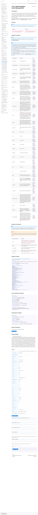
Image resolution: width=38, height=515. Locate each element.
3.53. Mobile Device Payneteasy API (4, 105)
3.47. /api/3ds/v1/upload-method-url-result (5, 94)
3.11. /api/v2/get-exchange (4, 29)
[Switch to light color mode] (36, 1)
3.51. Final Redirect (4, 100)
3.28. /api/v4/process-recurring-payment (5, 60)
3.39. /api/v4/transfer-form (4, 79)
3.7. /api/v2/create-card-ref (5, 22)
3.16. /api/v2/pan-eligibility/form (4, 40)
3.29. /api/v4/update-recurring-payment (5, 62)
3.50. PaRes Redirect (4, 99)
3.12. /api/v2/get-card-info (4, 31)
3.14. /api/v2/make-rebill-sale (5, 35)
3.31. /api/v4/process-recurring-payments (4, 66)
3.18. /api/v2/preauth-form (4, 43)
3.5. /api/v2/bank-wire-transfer (5, 18)
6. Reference (2, 111)
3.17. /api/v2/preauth (4, 41)
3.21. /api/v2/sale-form (5, 47)
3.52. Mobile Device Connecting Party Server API (5, 103)
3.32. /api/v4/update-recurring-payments (4, 68)
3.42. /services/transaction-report (4, 85)
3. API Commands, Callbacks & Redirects (4, 8)
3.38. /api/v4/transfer (4, 77)
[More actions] (36, 6)
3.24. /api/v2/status (4, 52)
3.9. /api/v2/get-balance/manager (4, 25)
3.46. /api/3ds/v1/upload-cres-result (5, 92)
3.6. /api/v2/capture (4, 20)
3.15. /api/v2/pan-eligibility (4, 38)
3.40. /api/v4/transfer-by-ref (4, 81)
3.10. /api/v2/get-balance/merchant (4, 27)
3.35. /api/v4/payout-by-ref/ (5, 73)
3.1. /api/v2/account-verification (4, 10)
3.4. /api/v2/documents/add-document (5, 16)
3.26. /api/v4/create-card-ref (4, 55)
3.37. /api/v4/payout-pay (5, 76)
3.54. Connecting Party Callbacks (4, 107)
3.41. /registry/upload (4, 83)
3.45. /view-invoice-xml (5, 90)
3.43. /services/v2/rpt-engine (5, 88)
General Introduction (4, 3)
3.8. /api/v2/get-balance (5, 23)
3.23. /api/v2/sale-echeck (4, 51)
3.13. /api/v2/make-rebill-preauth (5, 33)
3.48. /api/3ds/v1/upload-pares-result (5, 96)
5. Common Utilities (3, 110)
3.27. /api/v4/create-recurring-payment (4, 58)
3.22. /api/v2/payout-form (4, 49)
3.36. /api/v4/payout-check (4, 75)
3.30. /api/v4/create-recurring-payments (4, 64)
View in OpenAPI (14, 331)
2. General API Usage (4, 6)
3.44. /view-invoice (4, 89)
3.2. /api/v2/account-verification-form (4, 12)
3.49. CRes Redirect (4, 98)
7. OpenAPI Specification (4, 112)
